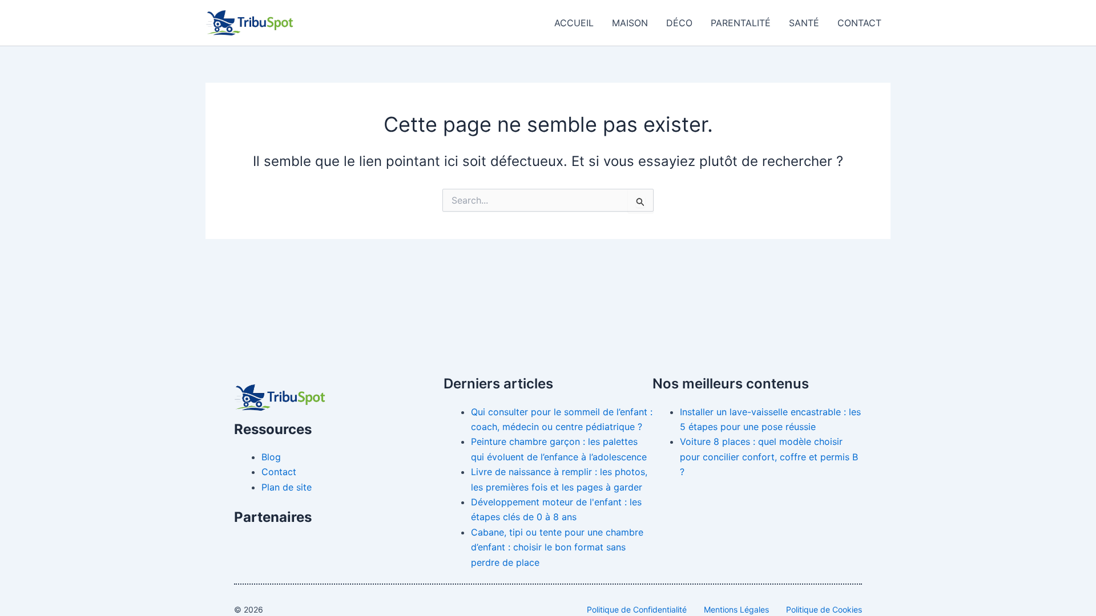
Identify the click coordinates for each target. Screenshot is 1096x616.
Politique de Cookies (824, 609)
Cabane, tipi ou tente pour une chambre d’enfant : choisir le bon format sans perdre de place (557, 547)
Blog (271, 457)
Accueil (574, 23)
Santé (804, 23)
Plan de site (286, 487)
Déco (679, 23)
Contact (859, 23)
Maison (630, 23)
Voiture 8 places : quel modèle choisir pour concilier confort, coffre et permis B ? (769, 456)
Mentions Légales (736, 609)
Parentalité (741, 23)
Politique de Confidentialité (637, 609)
